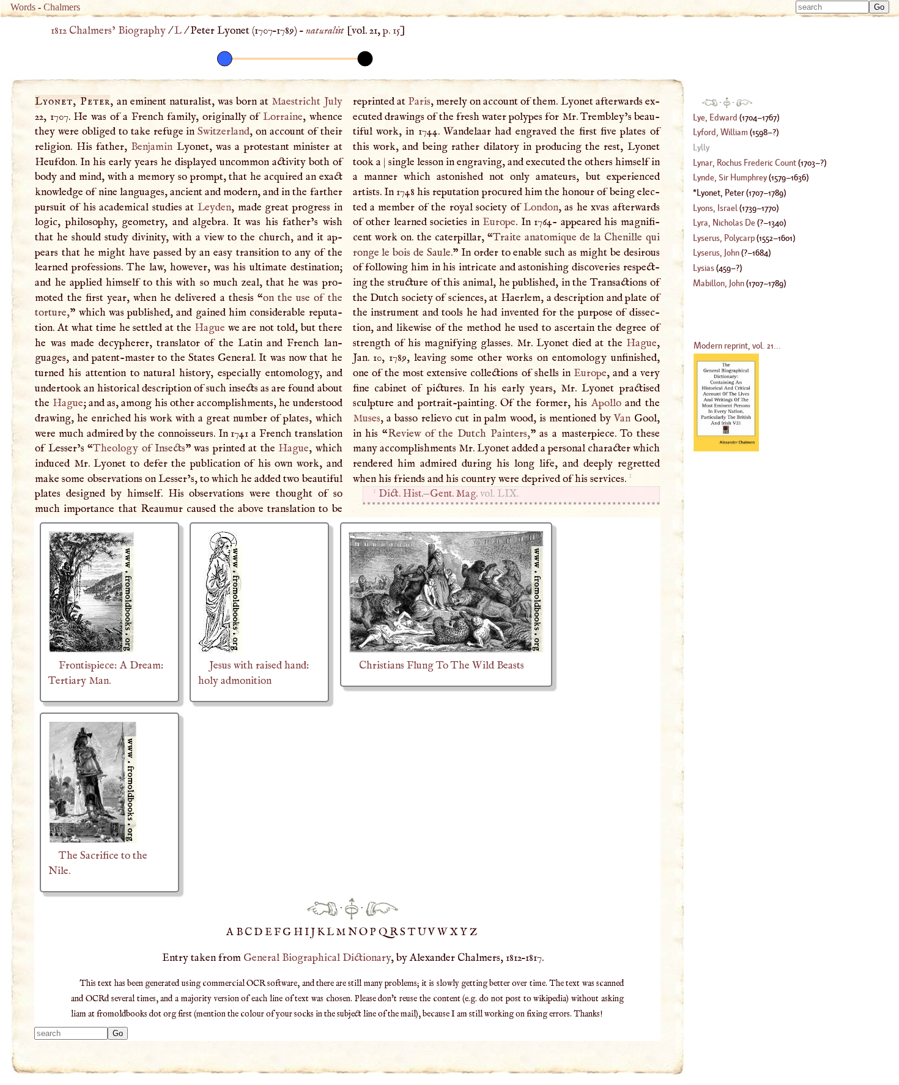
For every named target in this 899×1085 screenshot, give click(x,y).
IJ (311, 932)
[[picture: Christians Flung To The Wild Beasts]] (446, 650)
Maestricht (296, 101)
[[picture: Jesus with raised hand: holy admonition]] (220, 650)
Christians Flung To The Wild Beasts (441, 665)
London (540, 207)
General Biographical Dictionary (317, 958)
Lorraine (283, 117)
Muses (366, 418)
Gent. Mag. (454, 493)
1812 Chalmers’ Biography (108, 30)
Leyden (214, 207)
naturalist (325, 30)
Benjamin (151, 147)
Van (622, 418)
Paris (419, 101)
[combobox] (832, 7)
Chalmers (61, 7)
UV (427, 932)
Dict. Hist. (401, 493)
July (333, 101)
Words (22, 7)
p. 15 (391, 30)
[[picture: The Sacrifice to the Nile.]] (92, 840)
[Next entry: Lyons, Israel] (382, 908)
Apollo (606, 403)
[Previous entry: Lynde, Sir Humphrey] (322, 908)
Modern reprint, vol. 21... (737, 345)
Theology (115, 448)
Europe (499, 222)
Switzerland (224, 131)
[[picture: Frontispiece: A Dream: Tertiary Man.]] (91, 650)
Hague (209, 328)
